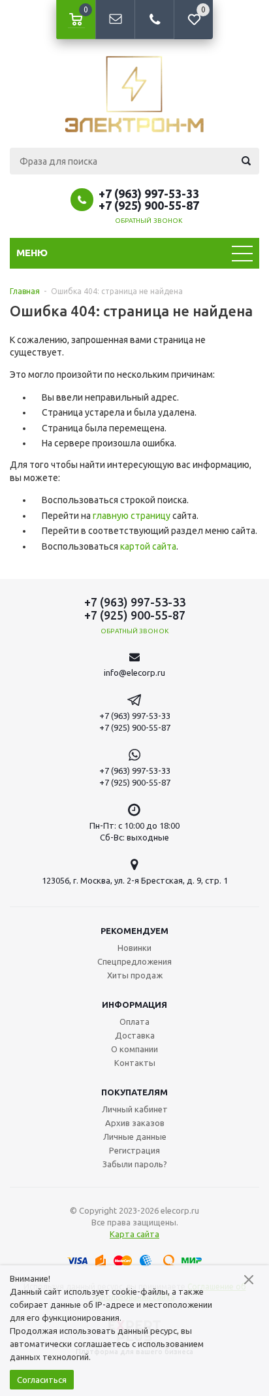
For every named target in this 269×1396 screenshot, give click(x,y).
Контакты (134, 1062)
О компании (134, 1049)
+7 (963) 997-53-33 (149, 193)
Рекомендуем (134, 930)
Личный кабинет (135, 1109)
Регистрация (134, 1150)
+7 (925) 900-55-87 (149, 205)
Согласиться (42, 1379)
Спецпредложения (134, 961)
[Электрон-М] (134, 94)
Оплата (134, 1021)
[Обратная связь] (114, 19)
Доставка (135, 1035)
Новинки (134, 947)
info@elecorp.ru (134, 672)
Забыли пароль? (135, 1164)
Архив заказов (135, 1122)
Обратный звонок (149, 220)
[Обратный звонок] (154, 19)
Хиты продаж (135, 975)
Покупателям (134, 1092)
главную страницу (131, 515)
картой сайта (148, 546)
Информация (134, 1004)
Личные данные (134, 1136)
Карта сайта (134, 1233)
